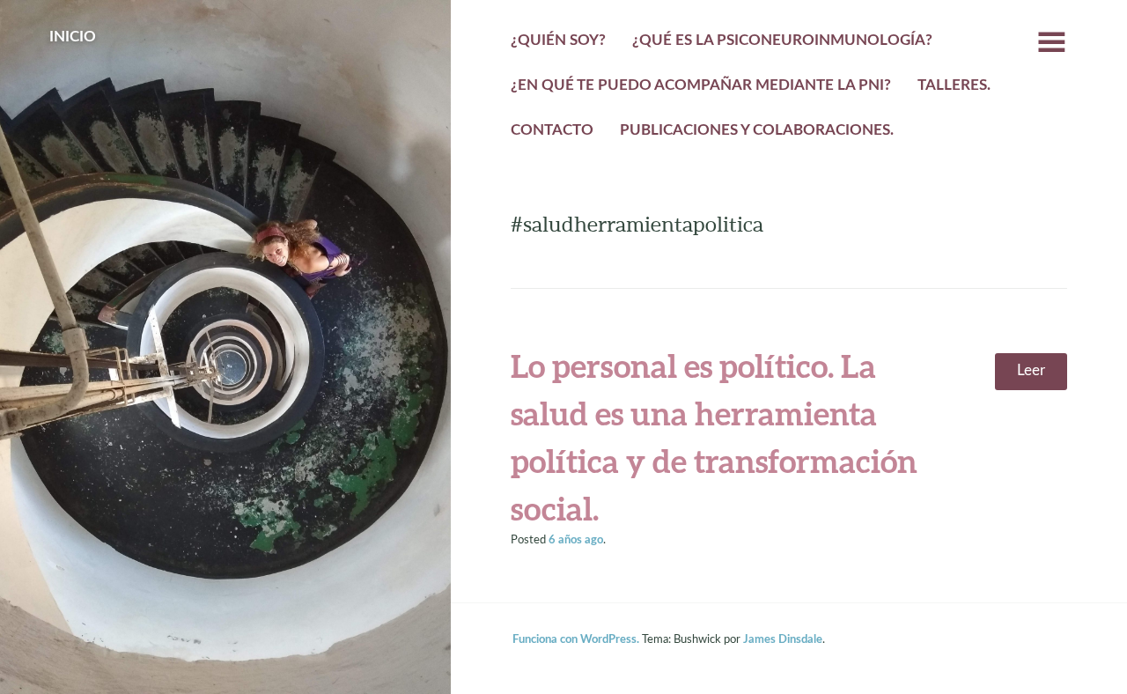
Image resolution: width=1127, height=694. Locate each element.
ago (576, 540)
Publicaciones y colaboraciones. (757, 130)
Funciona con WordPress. (575, 639)
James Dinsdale (782, 639)
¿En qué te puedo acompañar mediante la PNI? (701, 85)
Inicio (72, 37)
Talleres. (954, 85)
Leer (1031, 371)
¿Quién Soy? (558, 40)
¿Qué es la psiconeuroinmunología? (782, 40)
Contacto (552, 130)
